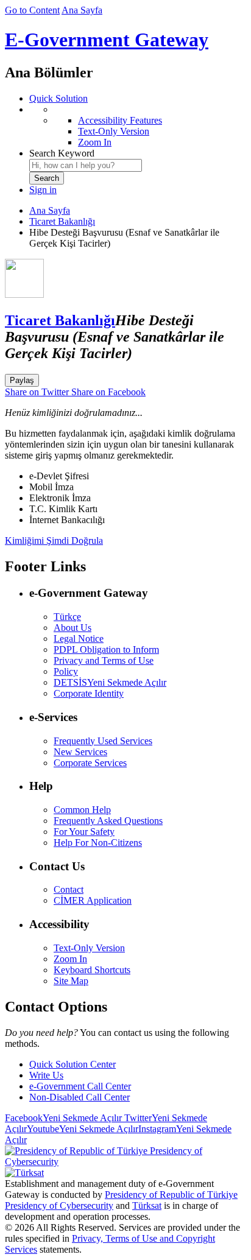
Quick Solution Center (72, 1064)
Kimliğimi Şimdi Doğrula (54, 540)
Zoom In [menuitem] (94, 142)
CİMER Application (93, 900)
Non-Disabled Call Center (79, 1097)
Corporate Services (90, 763)
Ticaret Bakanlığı (62, 221)
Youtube (82, 1129)
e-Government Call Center (80, 1086)
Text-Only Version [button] (89, 948)
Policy (66, 671)
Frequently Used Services (103, 741)
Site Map (71, 981)
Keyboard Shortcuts (92, 970)
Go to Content (32, 10)
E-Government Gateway (106, 40)
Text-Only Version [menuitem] (113, 131)
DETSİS (110, 682)
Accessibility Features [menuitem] (120, 120)
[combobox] (85, 165)
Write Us (46, 1075)
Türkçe (67, 616)
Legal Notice (79, 638)
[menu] (137, 126)
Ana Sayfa (82, 10)
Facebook (63, 1118)
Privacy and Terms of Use (104, 660)
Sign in (43, 190)
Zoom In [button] (70, 959)
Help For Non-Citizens (98, 842)
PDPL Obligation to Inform (106, 649)
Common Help (82, 809)
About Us (72, 627)
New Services (80, 752)
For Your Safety (84, 831)
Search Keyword (61, 153)
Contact (68, 889)
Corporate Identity (89, 693)
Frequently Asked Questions (108, 820)
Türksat (146, 1205)
